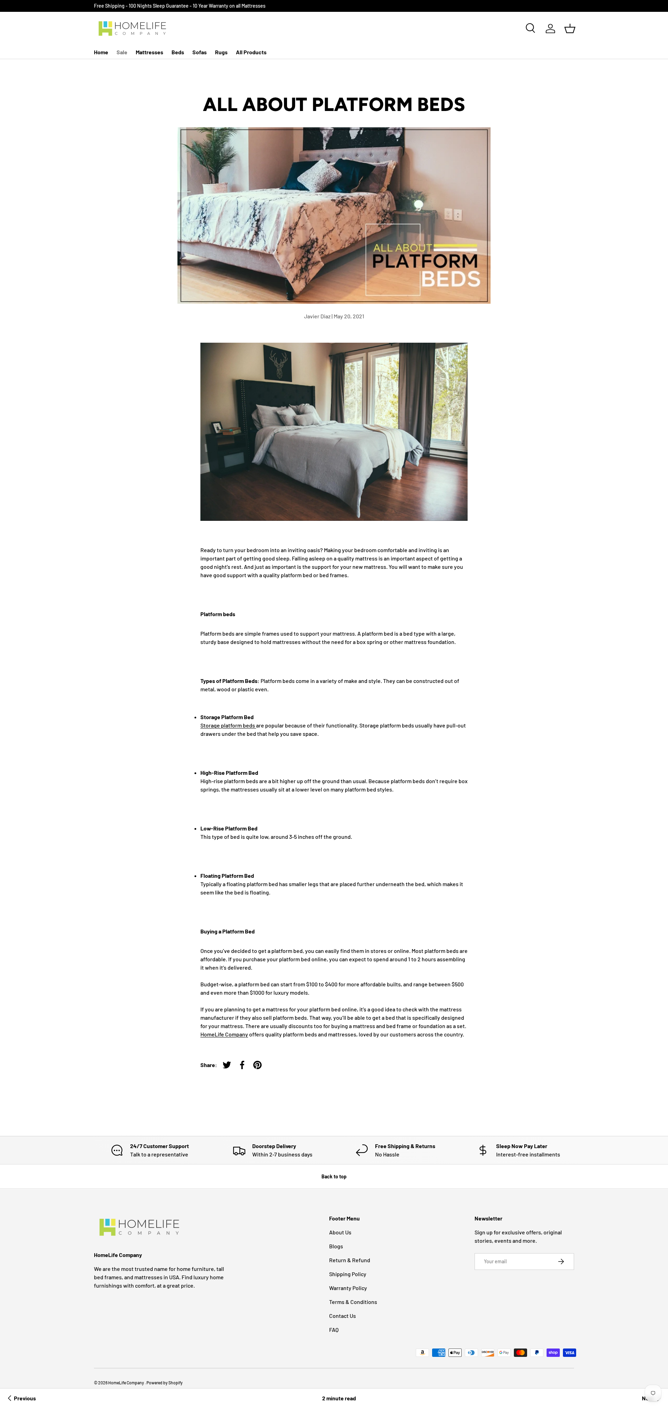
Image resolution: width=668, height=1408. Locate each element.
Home (101, 52)
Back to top (334, 1176)
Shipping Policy (347, 1274)
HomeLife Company (126, 1382)
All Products (251, 52)
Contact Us (342, 1315)
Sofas (199, 52)
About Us (340, 1232)
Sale (122, 52)
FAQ (334, 1329)
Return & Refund (349, 1260)
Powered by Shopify (164, 1382)
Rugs (221, 52)
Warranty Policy (348, 1287)
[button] (570, 28)
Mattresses (149, 52)
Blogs (336, 1246)
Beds (178, 52)
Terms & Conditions (353, 1301)
